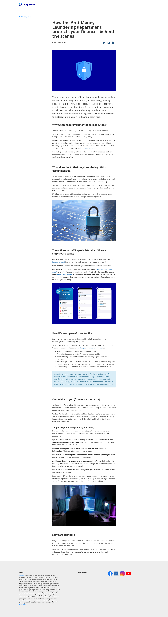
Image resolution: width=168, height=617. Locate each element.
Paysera (21, 575)
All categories (25, 17)
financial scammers (87, 148)
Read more (22, 605)
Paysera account (58, 262)
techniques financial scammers (90, 348)
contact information (64, 274)
